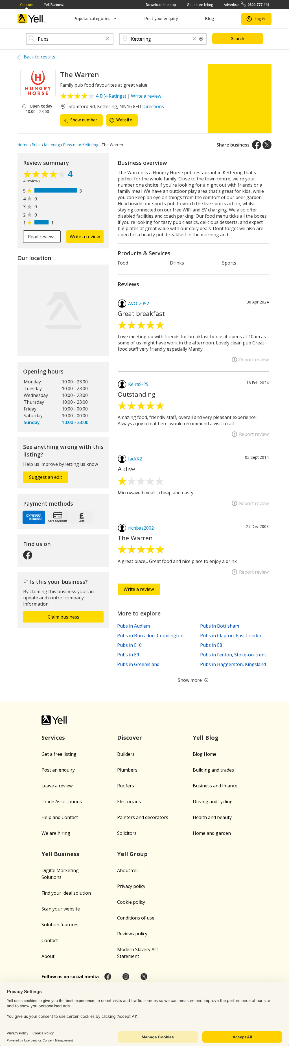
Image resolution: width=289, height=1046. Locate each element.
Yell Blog (205, 737)
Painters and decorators (142, 817)
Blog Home (204, 754)
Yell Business (54, 4)
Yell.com (26, 4)
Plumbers (127, 770)
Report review (254, 360)
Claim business (63, 617)
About (47, 956)
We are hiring (55, 833)
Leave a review (57, 786)
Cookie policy (131, 902)
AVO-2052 (138, 303)
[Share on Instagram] (125, 976)
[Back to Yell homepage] (31, 18)
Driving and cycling (213, 801)
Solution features (59, 924)
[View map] (63, 310)
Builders (126, 754)
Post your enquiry (161, 19)
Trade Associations (61, 801)
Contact (49, 940)
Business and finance (215, 786)
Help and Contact (59, 817)
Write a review (146, 96)
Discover (129, 737)
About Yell (128, 870)
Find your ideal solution (66, 893)
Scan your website (60, 909)
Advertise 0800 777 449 (246, 4)
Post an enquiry (58, 770)
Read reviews (42, 236)
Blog (209, 19)
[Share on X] (267, 144)
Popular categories (91, 19)
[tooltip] (201, 39)
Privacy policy (131, 886)
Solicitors (127, 833)
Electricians (129, 801)
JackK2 (135, 459)
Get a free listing (200, 4)
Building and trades (213, 770)
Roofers (125, 786)
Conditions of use (135, 918)
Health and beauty (212, 817)
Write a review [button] (85, 236)
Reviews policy (132, 934)
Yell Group (132, 854)
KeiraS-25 (138, 384)
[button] (107, 39)
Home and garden (212, 833)
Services (53, 737)
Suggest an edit (45, 477)
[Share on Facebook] (256, 144)
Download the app (161, 4)
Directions (153, 106)
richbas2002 (141, 528)
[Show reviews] (45, 175)
